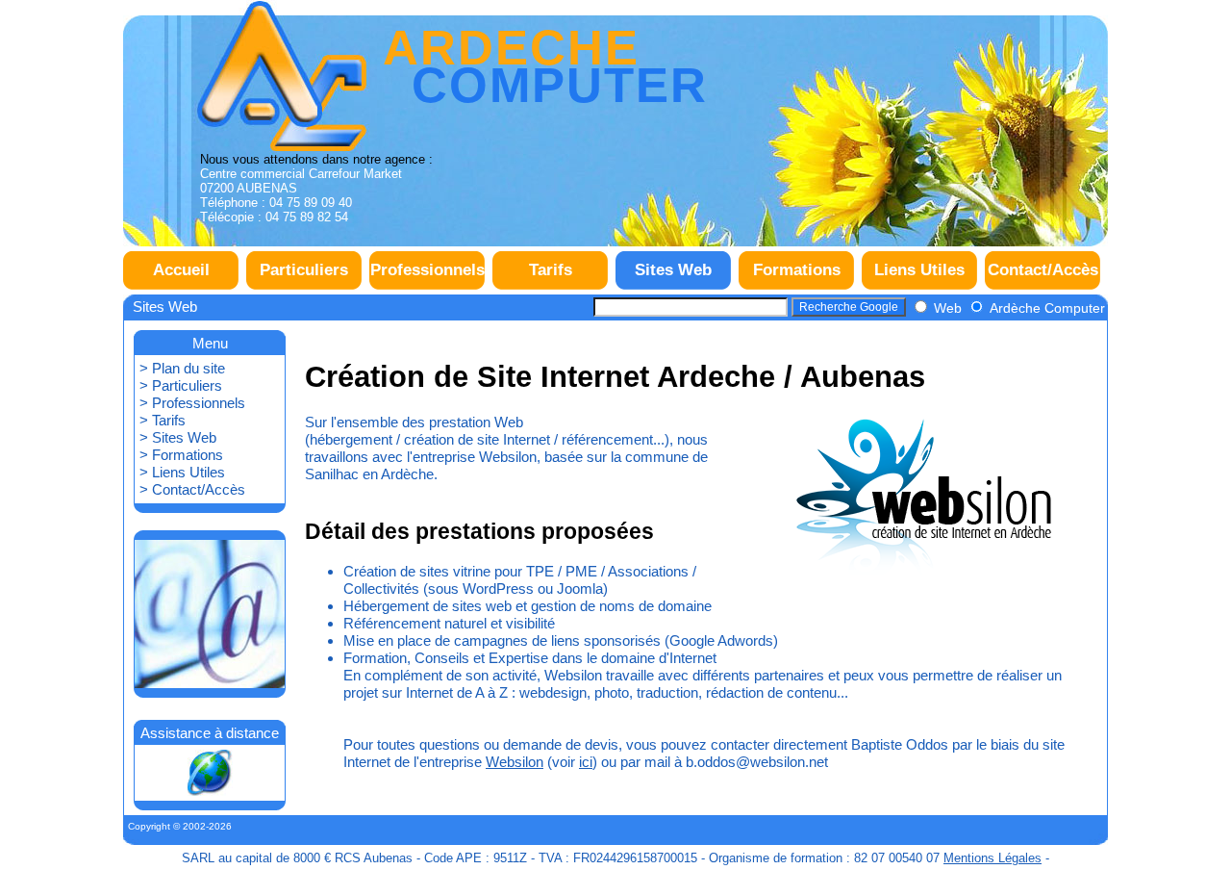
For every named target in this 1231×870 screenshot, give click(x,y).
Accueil (181, 270)
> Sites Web (177, 437)
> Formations (181, 455)
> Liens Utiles (182, 472)
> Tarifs (162, 420)
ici (585, 762)
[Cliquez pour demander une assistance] (209, 773)
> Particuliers (180, 385)
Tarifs (550, 270)
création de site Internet (477, 439)
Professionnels (427, 270)
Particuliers (304, 270)
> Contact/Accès (192, 489)
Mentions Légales (992, 858)
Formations (797, 270)
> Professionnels (192, 403)
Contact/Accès (1043, 270)
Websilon (514, 762)
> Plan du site (182, 368)
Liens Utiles (919, 270)
